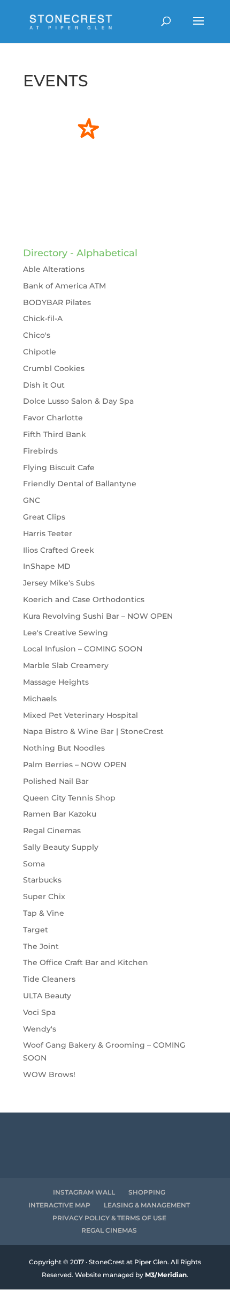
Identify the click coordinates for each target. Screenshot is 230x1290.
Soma (34, 864)
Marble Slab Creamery (66, 665)
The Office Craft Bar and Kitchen (85, 962)
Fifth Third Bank (54, 434)
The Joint (41, 946)
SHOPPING (146, 1192)
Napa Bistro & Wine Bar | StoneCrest (93, 731)
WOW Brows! (49, 1074)
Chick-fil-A (43, 318)
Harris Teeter (47, 533)
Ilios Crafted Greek (58, 550)
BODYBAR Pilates (57, 302)
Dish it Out (44, 385)
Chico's (36, 335)
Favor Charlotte (53, 417)
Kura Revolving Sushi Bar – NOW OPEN (98, 616)
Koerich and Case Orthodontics (83, 599)
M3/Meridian (166, 1275)
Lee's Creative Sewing (65, 632)
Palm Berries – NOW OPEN (74, 764)
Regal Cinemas (52, 830)
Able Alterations (54, 269)
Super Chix (44, 896)
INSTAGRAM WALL (84, 1192)
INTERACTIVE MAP (59, 1205)
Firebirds (40, 451)
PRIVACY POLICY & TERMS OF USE (109, 1218)
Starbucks (42, 880)
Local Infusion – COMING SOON (82, 649)
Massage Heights (56, 682)
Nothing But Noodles (64, 748)
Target (35, 930)
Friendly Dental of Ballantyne (79, 483)
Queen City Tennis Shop (69, 798)
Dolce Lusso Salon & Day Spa (78, 401)
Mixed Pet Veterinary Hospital (80, 715)
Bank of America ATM (64, 286)
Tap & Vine (43, 913)
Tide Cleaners (49, 979)
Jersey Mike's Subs (59, 583)
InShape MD (47, 566)
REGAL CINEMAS (109, 1230)
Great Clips (44, 517)
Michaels (40, 698)
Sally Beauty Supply (60, 847)
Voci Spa (39, 1012)
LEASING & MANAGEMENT (147, 1205)
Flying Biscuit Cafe (59, 467)
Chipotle (39, 352)
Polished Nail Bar (56, 781)
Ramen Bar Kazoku (59, 814)
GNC (31, 500)
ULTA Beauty (47, 995)
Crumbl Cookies (54, 368)
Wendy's (39, 1029)
